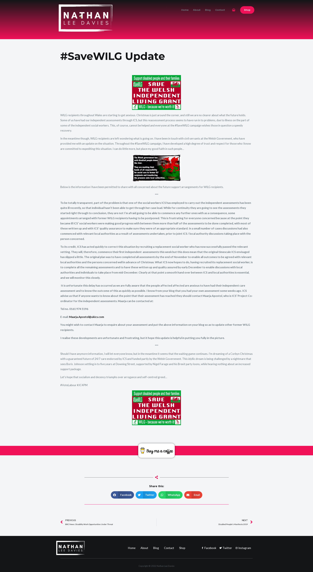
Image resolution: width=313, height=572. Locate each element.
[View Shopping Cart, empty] (234, 10)
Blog (208, 9)
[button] (247, 10)
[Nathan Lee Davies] (99, 17)
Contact (220, 9)
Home (184, 9)
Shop (182, 548)
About (197, 9)
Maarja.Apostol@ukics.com (86, 317)
